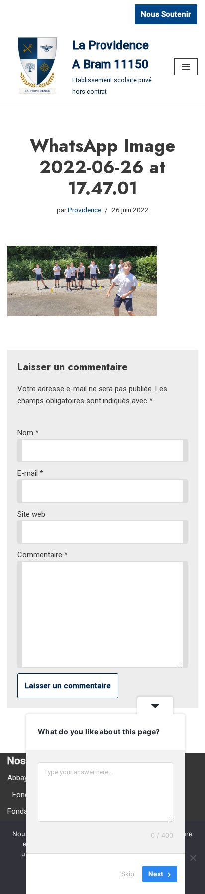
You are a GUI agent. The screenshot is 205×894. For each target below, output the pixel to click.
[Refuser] (193, 858)
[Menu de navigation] (186, 66)
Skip (127, 874)
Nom (28, 432)
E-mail (30, 473)
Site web (31, 514)
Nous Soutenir (166, 14)
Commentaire (42, 554)
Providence (84, 210)
